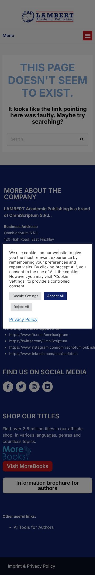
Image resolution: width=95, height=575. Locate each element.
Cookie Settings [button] (25, 296)
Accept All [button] (55, 296)
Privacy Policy (23, 319)
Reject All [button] (21, 307)
